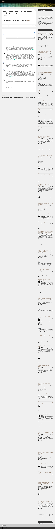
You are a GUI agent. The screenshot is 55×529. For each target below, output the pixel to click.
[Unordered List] (12, 37)
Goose (7, 52)
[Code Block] (15, 37)
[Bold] (6, 37)
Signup (35, 1)
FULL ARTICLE (29, 20)
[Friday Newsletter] (3, 1)
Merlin (7, 43)
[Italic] (8, 37)
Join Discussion (40, 39)
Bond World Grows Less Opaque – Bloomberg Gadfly (45, 298)
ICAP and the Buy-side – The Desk (42, 222)
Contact (31, 1)
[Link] (16, 37)
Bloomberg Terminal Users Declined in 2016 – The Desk (45, 109)
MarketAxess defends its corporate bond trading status (45, 33)
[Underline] (9, 37)
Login (34, 32)
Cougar (7, 80)
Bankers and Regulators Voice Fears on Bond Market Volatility (19, 98)
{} (17, 37)
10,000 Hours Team (45, 1)
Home (24, 1)
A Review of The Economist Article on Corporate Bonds (45, 82)
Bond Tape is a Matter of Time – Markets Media (44, 90)
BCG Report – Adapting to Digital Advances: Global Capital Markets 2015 (30, 98)
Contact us (46, 19)
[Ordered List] (11, 37)
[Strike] (10, 37)
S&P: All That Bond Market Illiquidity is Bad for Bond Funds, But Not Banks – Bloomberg (7, 98)
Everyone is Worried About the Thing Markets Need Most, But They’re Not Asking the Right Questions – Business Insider (45, 463)
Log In (39, 1)
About (27, 1)
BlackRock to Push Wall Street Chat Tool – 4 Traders (45, 327)
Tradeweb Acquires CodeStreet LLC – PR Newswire (45, 491)
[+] (18, 37)
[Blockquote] (14, 37)
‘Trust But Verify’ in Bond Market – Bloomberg (44, 127)
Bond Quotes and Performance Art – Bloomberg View (45, 119)
